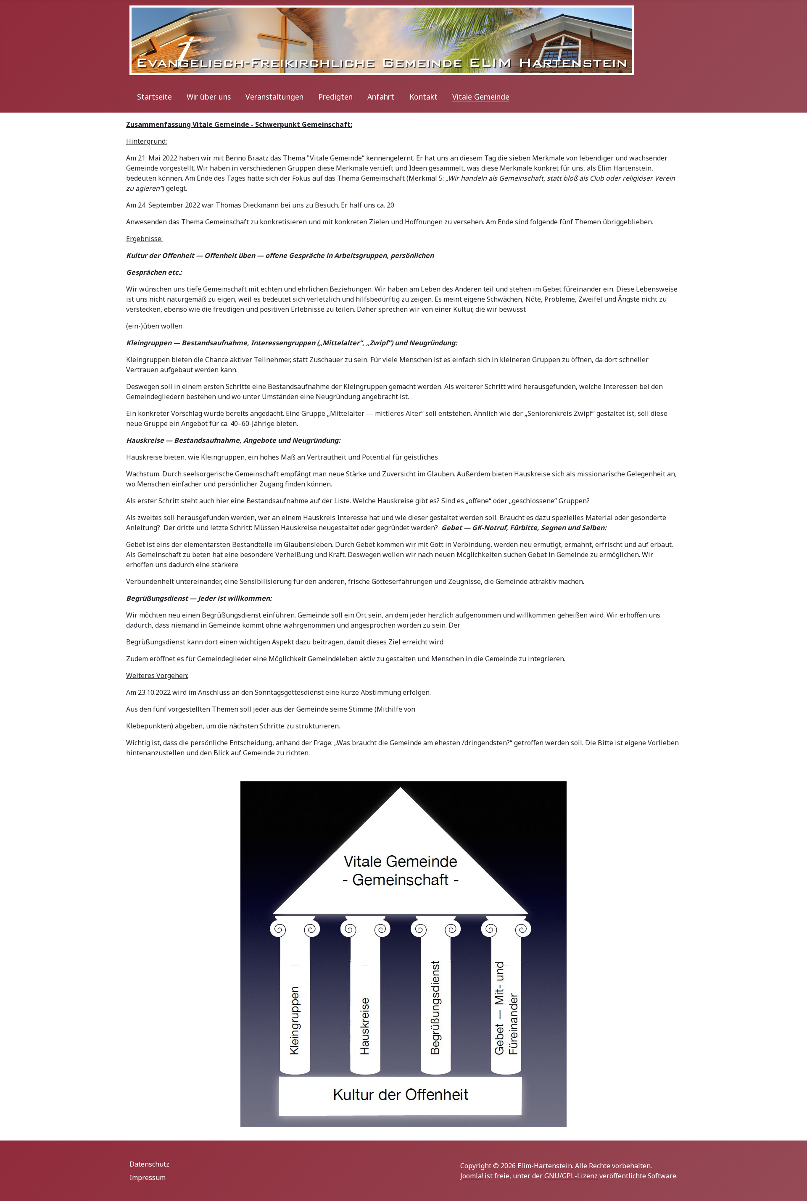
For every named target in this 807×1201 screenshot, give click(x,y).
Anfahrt (380, 97)
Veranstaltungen (274, 97)
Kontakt (423, 97)
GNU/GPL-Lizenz (571, 1175)
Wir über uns (209, 97)
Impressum (147, 1177)
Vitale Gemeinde (480, 97)
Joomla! (471, 1175)
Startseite (154, 97)
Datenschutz (149, 1164)
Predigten (335, 97)
